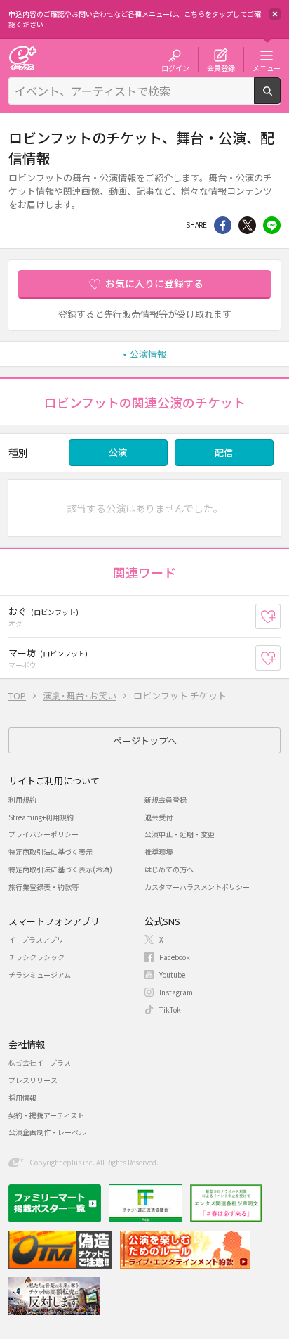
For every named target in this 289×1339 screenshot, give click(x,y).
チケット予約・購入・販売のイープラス (22, 58)
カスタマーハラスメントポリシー (197, 886)
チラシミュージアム (39, 974)
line (272, 225)
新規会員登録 (165, 799)
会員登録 (221, 67)
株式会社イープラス (39, 1062)
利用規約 (22, 799)
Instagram (176, 992)
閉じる (275, 14)
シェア (222, 225)
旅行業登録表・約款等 (43, 886)
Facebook (174, 957)
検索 (280, 98)
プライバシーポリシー (43, 834)
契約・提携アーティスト (46, 1115)
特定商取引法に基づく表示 (50, 851)
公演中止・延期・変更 (179, 834)
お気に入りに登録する (154, 283)
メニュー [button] (267, 67)
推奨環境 (158, 851)
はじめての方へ (169, 869)
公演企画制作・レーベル (47, 1132)
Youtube (172, 974)
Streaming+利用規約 (41, 817)
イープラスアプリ (36, 939)
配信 (224, 452)
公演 (118, 452)
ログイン (175, 67)
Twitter (247, 225)
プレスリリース (33, 1080)
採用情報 (22, 1097)
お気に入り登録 (280, 616)
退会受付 (158, 817)
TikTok (170, 1009)
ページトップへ (145, 740)
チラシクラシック (36, 957)
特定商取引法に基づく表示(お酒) (60, 869)
